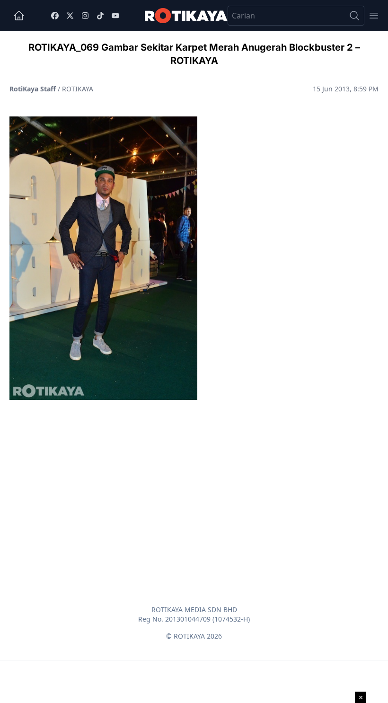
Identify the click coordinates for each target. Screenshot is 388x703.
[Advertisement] (194, 477)
